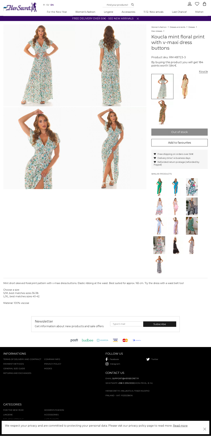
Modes (48, 368)
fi (44, 4)
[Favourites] (197, 5)
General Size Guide (14, 368)
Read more (180, 425)
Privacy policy (52, 364)
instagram (115, 364)
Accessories (128, 11)
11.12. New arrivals (153, 11)
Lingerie (108, 11)
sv (47, 4)
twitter (154, 359)
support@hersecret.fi (125, 378)
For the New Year (57, 11)
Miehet (199, 11)
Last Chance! (179, 11)
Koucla (203, 71)
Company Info (52, 359)
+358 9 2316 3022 (126, 383)
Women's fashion (85, 11)
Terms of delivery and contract (22, 359)
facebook (114, 359)
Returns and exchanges (17, 373)
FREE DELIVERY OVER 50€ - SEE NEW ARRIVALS (103, 18)
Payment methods (13, 364)
